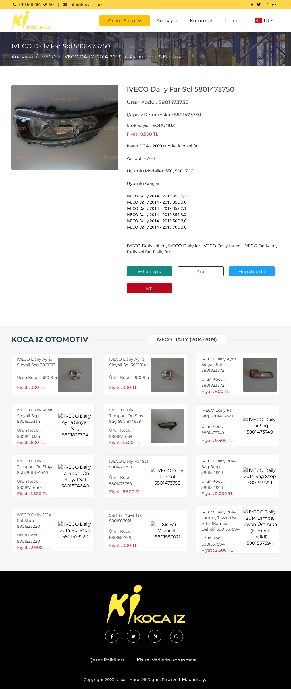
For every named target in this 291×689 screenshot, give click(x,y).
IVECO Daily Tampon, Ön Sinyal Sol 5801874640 (36, 466)
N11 (149, 288)
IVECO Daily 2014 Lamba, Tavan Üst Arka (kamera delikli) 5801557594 (220, 521)
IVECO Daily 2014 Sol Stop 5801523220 (34, 520)
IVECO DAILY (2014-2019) (92, 57)
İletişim (233, 20)
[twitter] (133, 636)
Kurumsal (201, 20)
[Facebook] (252, 4)
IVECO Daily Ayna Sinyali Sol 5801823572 (219, 364)
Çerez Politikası (107, 660)
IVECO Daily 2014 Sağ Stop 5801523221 (218, 466)
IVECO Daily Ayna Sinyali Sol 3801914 (127, 362)
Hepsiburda (251, 271)
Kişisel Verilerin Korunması (166, 660)
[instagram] (154, 636)
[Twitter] (259, 4)
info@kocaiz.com (86, 4)
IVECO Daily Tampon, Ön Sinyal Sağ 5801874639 (128, 415)
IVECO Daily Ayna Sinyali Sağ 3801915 (36, 362)
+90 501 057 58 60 (36, 4)
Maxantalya (195, 679)
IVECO (48, 57)
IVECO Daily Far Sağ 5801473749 (217, 413)
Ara (200, 271)
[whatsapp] (176, 636)
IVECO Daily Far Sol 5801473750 (128, 464)
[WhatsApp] (274, 4)
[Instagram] (266, 4)
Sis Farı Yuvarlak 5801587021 (125, 518)
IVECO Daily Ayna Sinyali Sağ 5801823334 (34, 415)
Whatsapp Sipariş (149, 272)
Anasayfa (167, 20)
